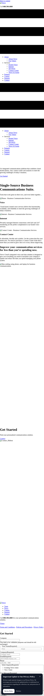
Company (3, 638)
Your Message (8, 673)
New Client (8, 670)
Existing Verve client (11, 668)
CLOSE (3, 695)
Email (5, 656)
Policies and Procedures (24, 627)
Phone (2, 661)
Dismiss (18, 691)
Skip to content (5, 1)
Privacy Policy (38, 627)
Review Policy (8, 691)
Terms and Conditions (7, 627)
